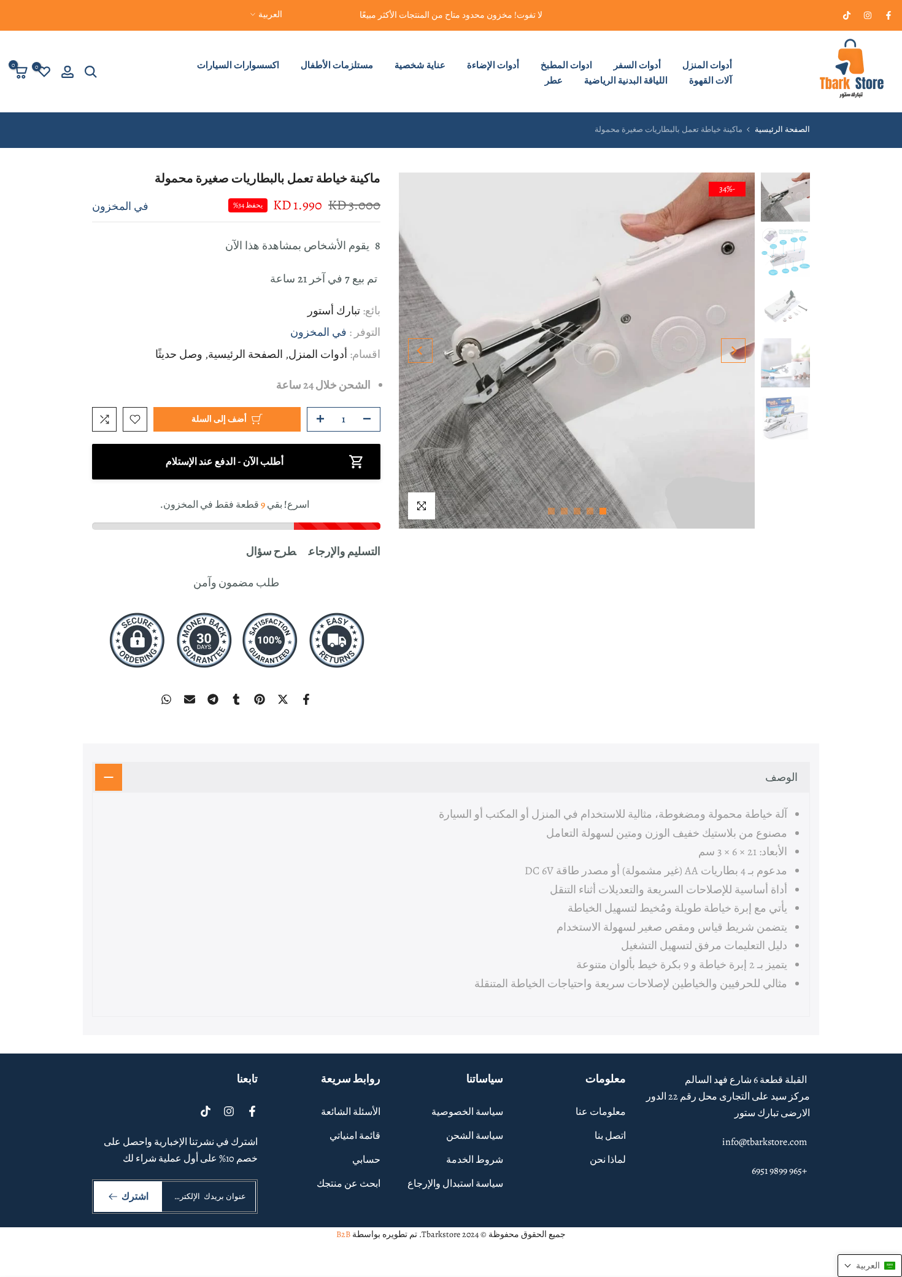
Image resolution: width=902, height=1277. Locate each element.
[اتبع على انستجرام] (867, 15)
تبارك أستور (333, 310)
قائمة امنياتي (355, 1136)
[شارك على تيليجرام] (212, 699)
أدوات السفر (637, 65)
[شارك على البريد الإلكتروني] (189, 699)
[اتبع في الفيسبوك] (888, 15)
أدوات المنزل (707, 65)
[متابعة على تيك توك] (846, 15)
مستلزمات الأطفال (337, 65)
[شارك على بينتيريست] (259, 699)
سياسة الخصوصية (467, 1112)
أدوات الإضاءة (493, 65)
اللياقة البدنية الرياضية (626, 80)
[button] (869, 1265)
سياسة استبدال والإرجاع (455, 1183)
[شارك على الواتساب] (166, 699)
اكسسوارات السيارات (238, 65)
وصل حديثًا (178, 354)
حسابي (366, 1159)
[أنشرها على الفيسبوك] (306, 699)
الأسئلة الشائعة (350, 1112)
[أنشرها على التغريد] (282, 699)
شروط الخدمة (474, 1159)
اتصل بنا (610, 1136)
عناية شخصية (420, 65)
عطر (554, 80)
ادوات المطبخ (566, 65)
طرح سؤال (271, 551)
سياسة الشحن (474, 1136)
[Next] (420, 350)
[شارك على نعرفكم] (236, 699)
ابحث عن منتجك (348, 1183)
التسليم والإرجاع (344, 551)
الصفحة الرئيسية (782, 129)
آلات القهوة (710, 80)
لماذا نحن (608, 1159)
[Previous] (733, 350)
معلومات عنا (601, 1112)
